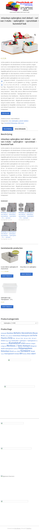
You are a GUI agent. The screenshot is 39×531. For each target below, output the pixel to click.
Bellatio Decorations (23, 333)
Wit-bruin (21, 123)
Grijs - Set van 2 (16, 338)
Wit (21, 353)
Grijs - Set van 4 (24, 338)
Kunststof (7, 123)
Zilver (29, 354)
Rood (11, 351)
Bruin (3, 336)
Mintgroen (33, 346)
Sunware (25, 350)
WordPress (28, 528)
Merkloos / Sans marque (18, 346)
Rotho (15, 351)
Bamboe (10, 333)
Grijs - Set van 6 (32, 338)
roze (18, 351)
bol (10, 121)
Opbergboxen (9, 348)
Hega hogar (8, 340)
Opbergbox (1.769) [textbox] (19, 323)
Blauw (35, 333)
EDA (31, 335)
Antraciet (4, 333)
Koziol (6, 343)
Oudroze (16, 348)
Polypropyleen (25, 348)
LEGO (23, 343)
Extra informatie (20, 129)
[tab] (7, 129)
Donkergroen (25, 335)
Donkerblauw (17, 335)
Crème (6, 335)
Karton (3, 343)
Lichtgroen (3, 346)
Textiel (2, 353)
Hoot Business (17, 528)
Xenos (25, 354)
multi (3, 348)
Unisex (16, 354)
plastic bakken (23, 121)
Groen (3, 341)
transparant (9, 354)
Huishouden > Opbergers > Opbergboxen (24, 340)
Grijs (10, 338)
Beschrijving (8, 129)
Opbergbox (15, 121)
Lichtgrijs (33, 343)
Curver (10, 335)
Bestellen (5, 113)
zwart (33, 354)
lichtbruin (27, 343)
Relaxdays (14, 123)
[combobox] (19, 323)
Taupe (32, 351)
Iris (36, 340)
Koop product (7, 276)
